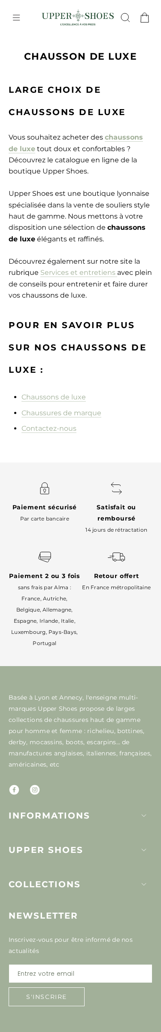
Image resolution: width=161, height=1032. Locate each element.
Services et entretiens (78, 272)
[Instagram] (34, 789)
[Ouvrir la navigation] (16, 17)
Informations (49, 815)
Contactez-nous (48, 428)
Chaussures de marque (61, 413)
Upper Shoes (46, 850)
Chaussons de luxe (53, 397)
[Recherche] (125, 17)
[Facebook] (14, 789)
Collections (45, 884)
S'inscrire (46, 997)
